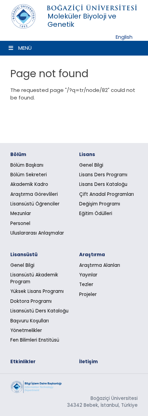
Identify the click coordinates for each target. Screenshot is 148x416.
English (124, 36)
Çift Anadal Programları (106, 194)
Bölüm (18, 154)
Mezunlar (20, 213)
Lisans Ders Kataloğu (103, 184)
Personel (20, 223)
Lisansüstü (24, 254)
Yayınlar (88, 275)
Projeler (88, 294)
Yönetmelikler (26, 330)
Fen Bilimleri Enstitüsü (34, 340)
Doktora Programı (31, 301)
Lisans (87, 154)
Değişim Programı (99, 204)
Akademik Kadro (29, 184)
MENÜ (25, 47)
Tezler (86, 284)
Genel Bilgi (91, 165)
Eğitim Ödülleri (95, 213)
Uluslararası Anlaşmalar (37, 233)
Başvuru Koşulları (29, 321)
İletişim (88, 361)
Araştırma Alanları (99, 265)
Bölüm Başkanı (26, 165)
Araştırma (92, 254)
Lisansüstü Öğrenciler (35, 204)
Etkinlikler (22, 361)
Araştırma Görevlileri (34, 194)
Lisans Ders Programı (103, 174)
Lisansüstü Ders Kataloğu (39, 311)
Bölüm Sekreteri (28, 174)
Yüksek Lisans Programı (37, 291)
